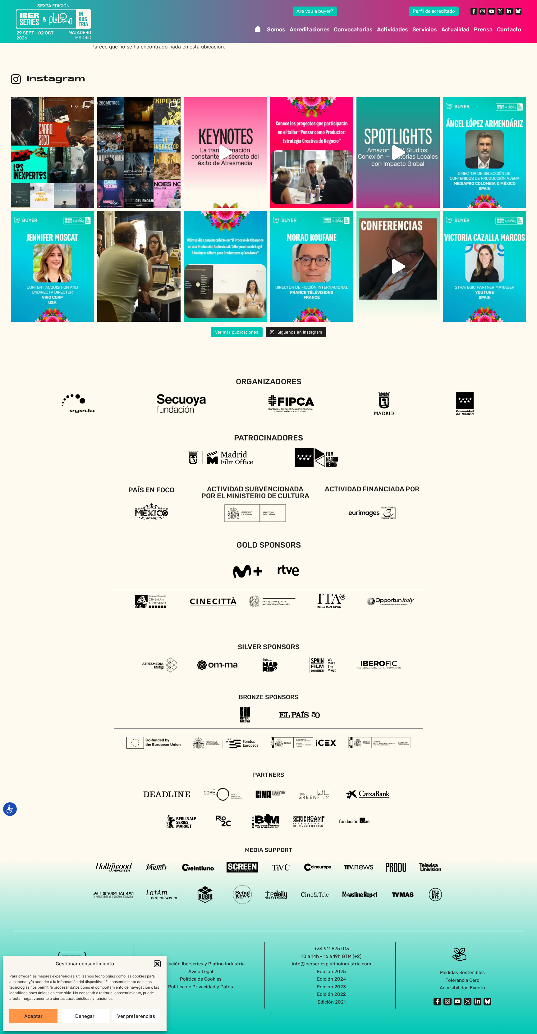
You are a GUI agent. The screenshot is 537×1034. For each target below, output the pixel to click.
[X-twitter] (500, 11)
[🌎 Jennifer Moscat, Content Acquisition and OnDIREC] (52, 266)
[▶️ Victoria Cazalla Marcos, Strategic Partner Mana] (484, 266)
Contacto (509, 29)
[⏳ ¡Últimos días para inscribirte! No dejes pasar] (225, 266)
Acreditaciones (309, 29)
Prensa (483, 29)
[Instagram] (482, 11)
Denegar (84, 1016)
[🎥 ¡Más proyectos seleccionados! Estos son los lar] (52, 152)
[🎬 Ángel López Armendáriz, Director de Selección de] (484, 152)
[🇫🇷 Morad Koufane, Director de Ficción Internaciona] (311, 266)
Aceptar (33, 1016)
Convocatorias (353, 29)
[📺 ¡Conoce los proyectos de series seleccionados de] (139, 152)
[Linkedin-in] (509, 11)
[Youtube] (491, 11)
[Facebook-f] (473, 11)
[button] (157, 964)
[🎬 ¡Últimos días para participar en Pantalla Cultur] (139, 266)
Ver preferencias (136, 1016)
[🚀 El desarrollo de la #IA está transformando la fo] (398, 266)
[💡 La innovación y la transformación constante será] (225, 152)
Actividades (392, 29)
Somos (276, 29)
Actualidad (455, 29)
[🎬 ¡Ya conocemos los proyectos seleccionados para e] (311, 152)
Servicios (424, 29)
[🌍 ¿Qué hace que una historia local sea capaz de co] (398, 152)
